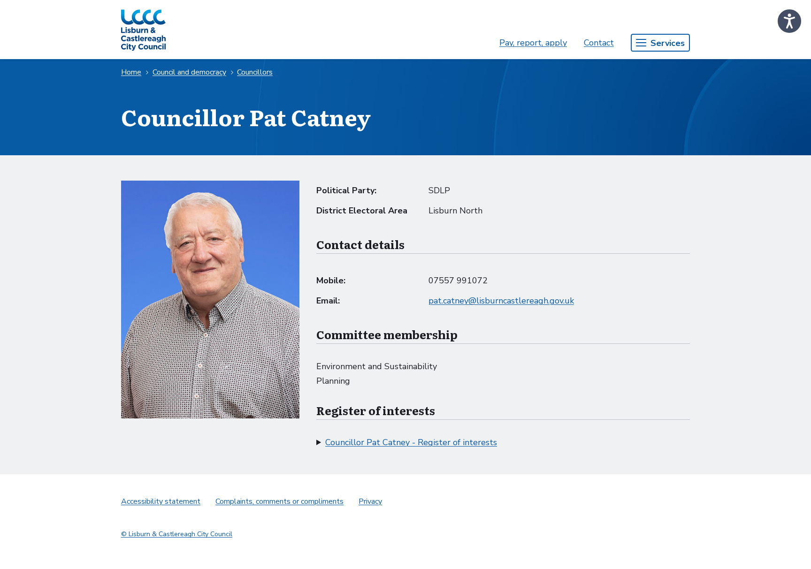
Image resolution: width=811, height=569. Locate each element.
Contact (599, 42)
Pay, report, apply (533, 42)
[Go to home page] (143, 29)
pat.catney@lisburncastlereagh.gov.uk (501, 300)
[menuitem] (533, 43)
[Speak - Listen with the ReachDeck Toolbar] (789, 21)
